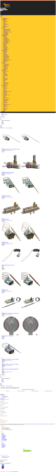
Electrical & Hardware (5, 85)
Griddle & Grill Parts (4, 35)
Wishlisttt (3, 447)
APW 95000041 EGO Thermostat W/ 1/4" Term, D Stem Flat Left (10, 313)
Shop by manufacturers (4, 114)
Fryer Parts (3, 27)
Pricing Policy (3, 437)
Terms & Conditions (4, 440)
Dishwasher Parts (4, 19)
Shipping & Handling (4, 439)
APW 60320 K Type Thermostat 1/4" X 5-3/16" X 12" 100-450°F (10, 359)
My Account (3, 111)
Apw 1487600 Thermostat (5, 242)
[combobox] (3, 9)
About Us (3, 2)
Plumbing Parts (4, 70)
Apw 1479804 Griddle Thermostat (6, 195)
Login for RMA (4, 444)
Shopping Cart (3, 446)
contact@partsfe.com (4, 457)
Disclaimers (3, 434)
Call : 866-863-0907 (4, 1)
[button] (3, 175)
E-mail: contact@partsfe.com (15, 1)
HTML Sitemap (4, 435)
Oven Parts (3, 62)
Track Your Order (10, 2)
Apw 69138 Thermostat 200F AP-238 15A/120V (8, 172)
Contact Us (6, 2)
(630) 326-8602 (9, 1)
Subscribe (2, 461)
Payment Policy (4, 436)
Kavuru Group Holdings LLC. (15, 471)
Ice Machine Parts (4, 50)
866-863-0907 (3, 456)
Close (1, 16)
